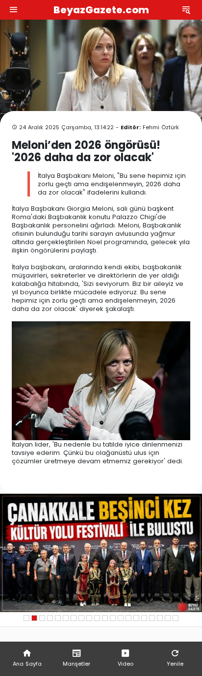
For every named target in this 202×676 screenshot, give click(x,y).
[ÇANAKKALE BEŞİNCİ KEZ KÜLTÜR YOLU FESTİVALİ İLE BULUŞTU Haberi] (101, 553)
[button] (26, 618)
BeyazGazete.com (101, 10)
